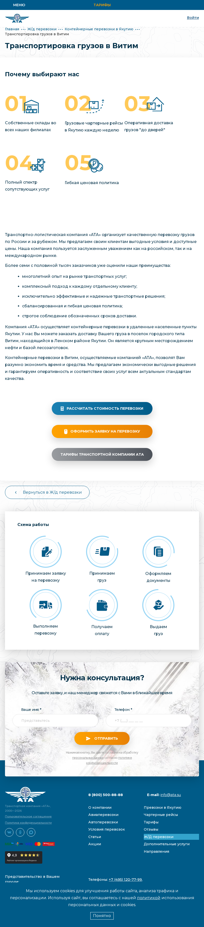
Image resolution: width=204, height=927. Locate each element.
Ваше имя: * (31, 709)
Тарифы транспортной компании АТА (102, 454)
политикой (148, 897)
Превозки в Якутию (162, 807)
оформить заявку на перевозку (105, 431)
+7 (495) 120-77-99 (125, 879)
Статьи (94, 837)
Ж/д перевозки (41, 29)
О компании (99, 807)
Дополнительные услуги (167, 844)
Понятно (102, 915)
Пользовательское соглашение (28, 816)
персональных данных (88, 758)
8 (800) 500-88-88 (105, 795)
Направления (156, 851)
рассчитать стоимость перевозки (105, 408)
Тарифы (102, 5)
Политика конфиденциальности (28, 822)
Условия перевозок (106, 829)
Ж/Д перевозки (158, 837)
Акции (94, 844)
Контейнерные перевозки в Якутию (99, 29)
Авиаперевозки (103, 814)
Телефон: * (123, 709)
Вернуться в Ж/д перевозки (52, 492)
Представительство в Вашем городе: (32, 879)
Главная (12, 29)
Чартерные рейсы (161, 814)
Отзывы (151, 829)
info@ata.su (170, 795)
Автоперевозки (103, 822)
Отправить (105, 738)
